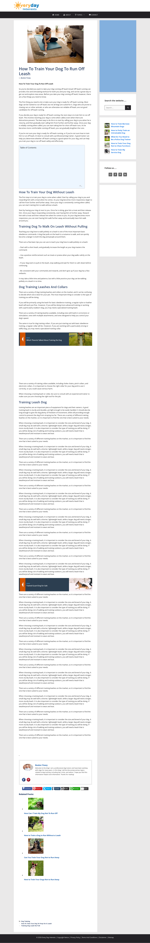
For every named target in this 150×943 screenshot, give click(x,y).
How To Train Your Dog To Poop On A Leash (36, 924)
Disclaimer (102, 937)
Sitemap (111, 937)
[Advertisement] (99, 5)
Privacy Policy (75, 937)
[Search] (128, 107)
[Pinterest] (28, 780)
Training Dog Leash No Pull (30, 926)
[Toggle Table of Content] (81, 186)
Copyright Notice (63, 937)
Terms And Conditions (89, 937)
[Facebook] (24, 780)
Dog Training (25, 921)
